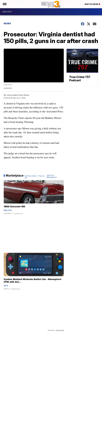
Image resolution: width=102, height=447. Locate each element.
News (7, 23)
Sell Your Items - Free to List (34, 177)
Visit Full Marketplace (52, 176)
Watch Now (92, 4)
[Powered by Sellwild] (60, 330)
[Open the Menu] (4, 4)
